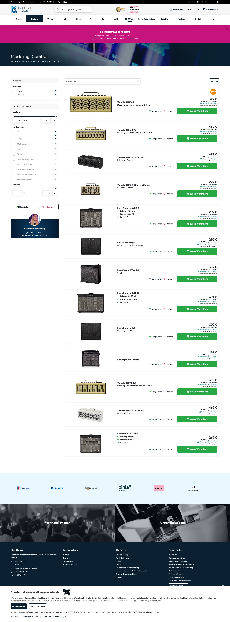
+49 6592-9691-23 (21, 575)
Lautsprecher (19, 127)
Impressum (15, 616)
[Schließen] (226, 28)
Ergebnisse (24, 207)
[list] (211, 81)
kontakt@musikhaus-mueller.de (24, 2)
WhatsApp (203, 2)
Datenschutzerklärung (31, 616)
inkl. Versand (213, 101)
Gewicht (16, 184)
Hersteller (17, 86)
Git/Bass (14, 61)
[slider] (13, 116)
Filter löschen (47, 207)
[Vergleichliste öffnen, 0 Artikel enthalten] (189, 9)
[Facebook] (213, 2)
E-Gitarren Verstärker (30, 61)
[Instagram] (217, 2)
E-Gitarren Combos (50, 61)
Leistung (16, 112)
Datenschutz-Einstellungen (54, 616)
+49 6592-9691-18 (35, 232)
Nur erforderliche (37, 606)
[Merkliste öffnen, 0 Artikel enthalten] (196, 9)
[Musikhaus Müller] (21, 9)
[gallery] (216, 81)
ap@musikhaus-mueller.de (35, 235)
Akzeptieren (19, 606)
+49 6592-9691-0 (48, 2)
